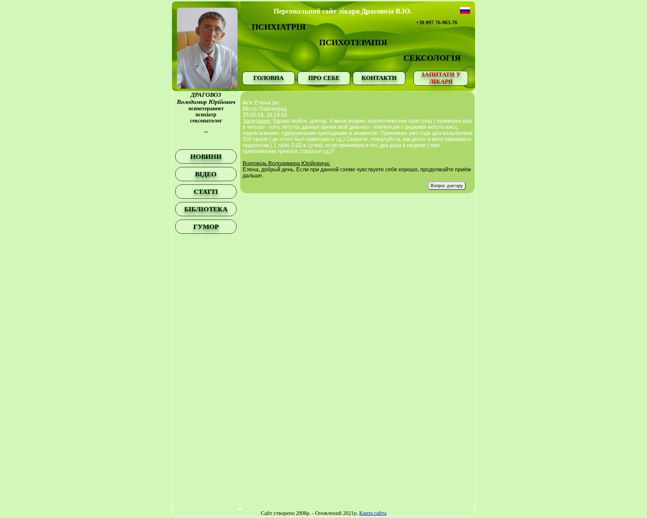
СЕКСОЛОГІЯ (432, 57)
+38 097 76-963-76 (436, 22)
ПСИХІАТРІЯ (279, 26)
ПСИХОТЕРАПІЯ (353, 42)
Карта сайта (373, 513)
